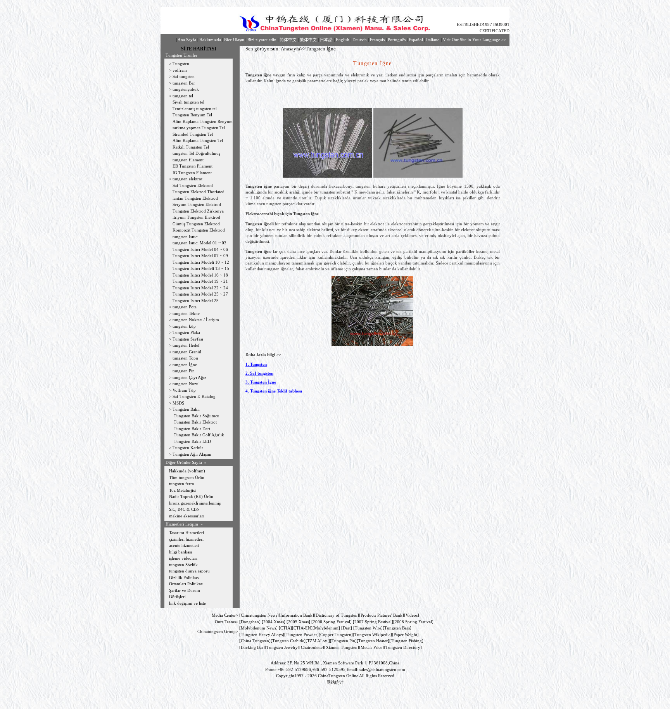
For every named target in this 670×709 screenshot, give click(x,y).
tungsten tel (183, 95)
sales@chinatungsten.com (382, 669)
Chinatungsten (253, 615)
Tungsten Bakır (186, 409)
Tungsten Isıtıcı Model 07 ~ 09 (200, 255)
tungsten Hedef (186, 345)
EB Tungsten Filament (192, 166)
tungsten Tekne (186, 313)
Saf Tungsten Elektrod (193, 185)
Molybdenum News (258, 628)
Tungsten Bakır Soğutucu (196, 415)
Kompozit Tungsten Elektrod (199, 230)
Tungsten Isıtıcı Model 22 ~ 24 (200, 287)
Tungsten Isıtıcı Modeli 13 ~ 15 (201, 268)
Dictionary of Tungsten (336, 615)
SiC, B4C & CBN (184, 509)
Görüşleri (177, 596)
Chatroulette (312, 647)
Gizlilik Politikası (184, 577)
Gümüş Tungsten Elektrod (196, 223)
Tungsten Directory (402, 647)
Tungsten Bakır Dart (192, 428)
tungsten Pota (185, 306)
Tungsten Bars (397, 628)
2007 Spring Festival (373, 621)
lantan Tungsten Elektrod (195, 198)
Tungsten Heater (373, 640)
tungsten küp (184, 326)
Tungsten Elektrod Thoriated (198, 191)
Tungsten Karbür (188, 447)
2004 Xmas (273, 621)
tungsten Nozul (186, 383)
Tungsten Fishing (406, 640)
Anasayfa (290, 49)
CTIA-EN (302, 628)
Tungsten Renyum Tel (192, 114)
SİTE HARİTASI (198, 49)
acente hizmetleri (184, 545)
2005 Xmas (298, 621)
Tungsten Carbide (288, 640)
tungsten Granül (187, 351)
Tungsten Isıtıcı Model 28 (196, 300)
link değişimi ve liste (187, 603)
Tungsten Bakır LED (192, 441)
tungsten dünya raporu (189, 571)
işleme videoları (183, 558)
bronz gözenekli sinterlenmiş (195, 503)
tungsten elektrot (187, 178)
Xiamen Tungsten (341, 647)
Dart (347, 628)
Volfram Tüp (184, 390)
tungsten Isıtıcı (186, 236)
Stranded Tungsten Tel (193, 134)
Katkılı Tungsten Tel (191, 147)
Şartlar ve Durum (184, 590)
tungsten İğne (185, 364)
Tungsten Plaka (186, 332)
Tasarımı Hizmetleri (186, 532)
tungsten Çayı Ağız (189, 377)
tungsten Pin (184, 370)
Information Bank (296, 615)
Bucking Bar (252, 647)
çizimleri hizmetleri (186, 539)
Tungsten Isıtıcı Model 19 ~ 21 (200, 281)
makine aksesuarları (186, 516)
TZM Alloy (317, 640)
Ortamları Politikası (186, 583)
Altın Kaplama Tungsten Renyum (203, 121)
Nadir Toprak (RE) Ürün (191, 496)
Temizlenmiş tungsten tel (195, 108)
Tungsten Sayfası (188, 339)
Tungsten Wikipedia (372, 634)
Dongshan (250, 621)
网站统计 (335, 682)
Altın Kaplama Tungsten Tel (198, 140)
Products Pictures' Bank (381, 615)
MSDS (178, 403)
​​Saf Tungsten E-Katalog (194, 396)
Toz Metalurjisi (182, 490)
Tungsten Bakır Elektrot (195, 422)
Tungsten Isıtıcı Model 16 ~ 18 (200, 275)
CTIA (285, 628)
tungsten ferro (181, 483)
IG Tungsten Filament (192, 172)
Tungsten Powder (301, 634)
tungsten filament (188, 159)
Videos (412, 615)
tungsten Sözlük (183, 564)
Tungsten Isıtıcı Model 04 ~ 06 (200, 249)
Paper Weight (405, 634)
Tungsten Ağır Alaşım (192, 454)
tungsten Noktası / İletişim (196, 319)
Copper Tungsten (335, 634)
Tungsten (181, 63)
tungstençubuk (186, 89)
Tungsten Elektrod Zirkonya (198, 211)
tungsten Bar (184, 83)
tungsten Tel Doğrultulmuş (196, 153)
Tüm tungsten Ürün (186, 477)
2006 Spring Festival (331, 621)
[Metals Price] (371, 647)
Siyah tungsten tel (188, 102)
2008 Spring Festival (413, 621)
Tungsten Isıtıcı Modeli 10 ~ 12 (201, 262)
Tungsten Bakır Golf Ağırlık (199, 434)
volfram (180, 70)
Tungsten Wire (368, 628)
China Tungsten (255, 640)
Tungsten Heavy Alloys (262, 634)
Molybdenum (326, 628)
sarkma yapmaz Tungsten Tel (199, 127)
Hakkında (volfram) (187, 471)
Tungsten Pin (343, 640)
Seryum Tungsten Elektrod (197, 204)
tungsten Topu (185, 358)
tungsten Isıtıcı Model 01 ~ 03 (199, 242)
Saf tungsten (184, 76)
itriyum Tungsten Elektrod (196, 217)
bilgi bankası (180, 552)
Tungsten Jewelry (282, 647)
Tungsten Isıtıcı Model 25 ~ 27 (200, 294)
